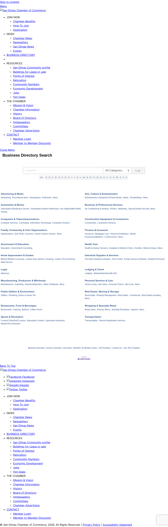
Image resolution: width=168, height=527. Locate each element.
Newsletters (20, 42)
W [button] (117, 177)
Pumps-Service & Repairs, (135, 259)
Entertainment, (91, 197)
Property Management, (106, 295)
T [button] (107, 177)
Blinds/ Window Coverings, (13, 259)
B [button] (49, 177)
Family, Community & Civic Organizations (24, 230)
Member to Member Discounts (32, 143)
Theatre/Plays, (136, 197)
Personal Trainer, (116, 284)
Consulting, (24, 223)
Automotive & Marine (12, 204)
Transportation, (91, 320)
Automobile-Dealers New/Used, (45, 209)
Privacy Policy (91, 524)
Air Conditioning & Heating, (97, 209)
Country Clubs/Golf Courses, (13, 320)
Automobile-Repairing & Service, (15, 209)
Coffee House (36, 309)
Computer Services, (9, 223)
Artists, (126, 197)
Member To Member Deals (85, 348)
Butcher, (25, 309)
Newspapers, (35, 197)
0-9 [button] (41, 177)
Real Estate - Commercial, (129, 295)
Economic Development (28, 88)
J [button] (74, 177)
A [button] (46, 177)
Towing (4, 212)
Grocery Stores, (104, 309)
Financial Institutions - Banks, (123, 234)
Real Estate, (90, 295)
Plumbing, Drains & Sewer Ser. (22, 295)
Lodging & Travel (94, 269)
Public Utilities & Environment (17, 291)
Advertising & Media (12, 194)
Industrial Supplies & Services (101, 255)
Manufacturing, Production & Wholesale (23, 280)
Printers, (113, 209)
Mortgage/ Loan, (102, 234)
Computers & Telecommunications (20, 219)
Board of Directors (24, 118)
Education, (5, 248)
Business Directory (36, 348)
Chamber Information (26, 109)
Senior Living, (91, 284)
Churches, (29, 234)
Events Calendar (53, 348)
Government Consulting (21, 248)
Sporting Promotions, (121, 309)
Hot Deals (19, 97)
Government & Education (15, 244)
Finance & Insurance (96, 230)
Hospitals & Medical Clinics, (121, 248)
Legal (4, 269)
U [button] (110, 177)
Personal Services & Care (99, 280)
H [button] (69, 177)
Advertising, (6, 197)
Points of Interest (23, 76)
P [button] (94, 177)
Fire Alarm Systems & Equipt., (98, 259)
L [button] (80, 177)
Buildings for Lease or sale (29, 71)
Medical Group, (150, 248)
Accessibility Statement (117, 524)
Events (17, 50)
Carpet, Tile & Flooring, (65, 259)
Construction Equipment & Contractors (107, 219)
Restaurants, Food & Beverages (18, 305)
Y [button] (123, 177)
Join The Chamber (131, 348)
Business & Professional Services (104, 204)
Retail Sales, (90, 309)
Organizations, (7, 234)
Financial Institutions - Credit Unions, (101, 237)
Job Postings (104, 348)
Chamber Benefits (24, 21)
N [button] (87, 177)
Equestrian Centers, (36, 320)
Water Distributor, (51, 284)
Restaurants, (6, 309)
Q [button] (97, 177)
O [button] (90, 177)
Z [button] (126, 177)
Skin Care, (129, 284)
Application (20, 29)
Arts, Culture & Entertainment (101, 194)
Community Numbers (26, 84)
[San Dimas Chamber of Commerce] (23, 10)
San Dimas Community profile (31, 67)
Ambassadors (21, 122)
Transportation (93, 316)
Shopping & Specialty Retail (100, 305)
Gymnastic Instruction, (55, 320)
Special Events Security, (139, 209)
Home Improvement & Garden (17, 255)
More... (56, 197)
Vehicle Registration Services (112, 320)
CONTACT (13, 134)
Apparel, (135, 309)
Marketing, (122, 209)
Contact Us (117, 348)
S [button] (104, 177)
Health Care (91, 244)
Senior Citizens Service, (45, 234)
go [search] (139, 170)
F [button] (62, 177)
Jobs (16, 92)
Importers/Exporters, (34, 284)
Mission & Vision (23, 105)
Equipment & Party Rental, (110, 197)
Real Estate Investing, (151, 295)
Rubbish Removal (156, 259)
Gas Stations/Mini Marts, (70, 209)
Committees (20, 126)
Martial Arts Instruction (10, 324)
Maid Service (6, 262)
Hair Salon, (103, 284)
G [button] (65, 177)
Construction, (91, 223)
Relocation (19, 80)
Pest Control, (117, 259)
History (17, 113)
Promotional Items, (20, 197)
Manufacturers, (7, 284)
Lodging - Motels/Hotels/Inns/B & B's (101, 273)
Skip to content (9, 2)
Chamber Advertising (26, 130)
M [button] (84, 177)
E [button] (59, 177)
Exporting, (19, 284)
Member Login (22, 139)
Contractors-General (106, 223)
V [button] (113, 177)
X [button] (120, 177)
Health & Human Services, (96, 248)
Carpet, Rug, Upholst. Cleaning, (40, 259)
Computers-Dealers (61, 223)
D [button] (55, 177)
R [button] (100, 177)
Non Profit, (19, 234)
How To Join (21, 25)
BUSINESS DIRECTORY (21, 55)
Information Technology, (40, 223)
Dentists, (138, 248)
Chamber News (22, 38)
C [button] (52, 177)
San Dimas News (23, 46)
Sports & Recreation (12, 316)
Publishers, (47, 197)
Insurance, (89, 234)
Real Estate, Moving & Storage (102, 291)
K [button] (77, 177)
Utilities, (4, 295)
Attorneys (5, 273)
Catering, (17, 309)
